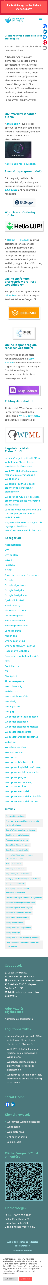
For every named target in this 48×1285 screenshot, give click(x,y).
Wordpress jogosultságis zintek (18, 928)
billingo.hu (11, 190)
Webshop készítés (15, 747)
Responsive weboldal (17, 651)
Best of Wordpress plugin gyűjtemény (21, 830)
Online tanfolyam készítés (20, 646)
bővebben (11, 295)
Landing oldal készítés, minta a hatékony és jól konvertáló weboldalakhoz (23, 513)
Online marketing (15, 641)
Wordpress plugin (15, 777)
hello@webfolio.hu (24, 1226)
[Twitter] (44, 37)
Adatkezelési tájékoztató (19, 1019)
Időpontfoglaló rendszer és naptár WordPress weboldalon (19, 857)
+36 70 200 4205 (22, 1215)
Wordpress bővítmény (15, 923)
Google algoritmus (16, 585)
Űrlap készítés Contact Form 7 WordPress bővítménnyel (22, 945)
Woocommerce (14, 752)
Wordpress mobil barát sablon (22, 772)
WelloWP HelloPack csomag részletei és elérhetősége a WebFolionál (21, 475)
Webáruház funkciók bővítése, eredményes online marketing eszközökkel (22, 500)
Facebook (10, 565)
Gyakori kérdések (15, 600)
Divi (7, 549)
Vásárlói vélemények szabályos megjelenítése (24, 898)
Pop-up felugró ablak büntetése (18, 874)
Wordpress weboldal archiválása (24, 796)
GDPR (8, 570)
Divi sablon (13, 123)
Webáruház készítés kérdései (17, 918)
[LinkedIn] (44, 31)
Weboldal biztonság (16, 721)
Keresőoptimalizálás (16, 625)
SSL (7, 671)
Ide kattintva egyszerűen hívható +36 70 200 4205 (24, 7)
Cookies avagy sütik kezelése (17, 835)
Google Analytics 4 (14, 50)
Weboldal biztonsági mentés (21, 726)
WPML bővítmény (29, 416)
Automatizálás (13, 544)
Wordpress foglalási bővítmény (23, 767)
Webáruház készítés (16, 696)
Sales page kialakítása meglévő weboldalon (23, 879)
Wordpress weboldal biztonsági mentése (22, 938)
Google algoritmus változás (17, 850)
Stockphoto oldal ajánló (15, 884)
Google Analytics (33, 46)
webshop (10, 742)
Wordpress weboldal (17, 791)
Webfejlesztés (13, 706)
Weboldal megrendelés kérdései (18, 913)
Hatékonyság (12, 605)
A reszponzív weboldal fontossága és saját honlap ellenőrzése (22, 823)
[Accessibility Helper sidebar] (3, 3)
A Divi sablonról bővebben (20, 163)
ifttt (7, 864)
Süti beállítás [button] (10, 1279)
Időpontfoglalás (14, 615)
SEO (7, 661)
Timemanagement (15, 681)
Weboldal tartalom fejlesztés (21, 736)
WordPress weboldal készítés (22, 801)
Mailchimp (11, 635)
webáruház (11, 691)
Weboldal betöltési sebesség (21, 716)
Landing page (13, 630)
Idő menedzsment (15, 610)
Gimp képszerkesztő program (22, 575)
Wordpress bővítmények (19, 762)
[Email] (44, 48)
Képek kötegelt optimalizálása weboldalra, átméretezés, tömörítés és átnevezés (22, 462)
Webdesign (11, 701)
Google (20, 46)
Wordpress (11, 757)
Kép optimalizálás (15, 620)
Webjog (9, 711)
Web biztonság (13, 686)
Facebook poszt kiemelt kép (17, 840)
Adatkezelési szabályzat (15, 816)
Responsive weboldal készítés (22, 656)
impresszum (17, 864)
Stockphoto (11, 676)
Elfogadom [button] (26, 1279)
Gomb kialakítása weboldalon (17, 845)
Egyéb (8, 560)
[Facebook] (44, 26)
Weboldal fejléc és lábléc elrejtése (19, 908)
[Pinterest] (44, 42)
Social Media (12, 666)
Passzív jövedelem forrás (15, 869)
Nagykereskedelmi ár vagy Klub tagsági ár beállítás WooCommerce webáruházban (23, 526)
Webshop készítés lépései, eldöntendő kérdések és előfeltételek (20, 487)
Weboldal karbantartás (18, 731)
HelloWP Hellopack (18, 240)
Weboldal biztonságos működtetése (20, 903)
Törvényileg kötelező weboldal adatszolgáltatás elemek (18, 891)
